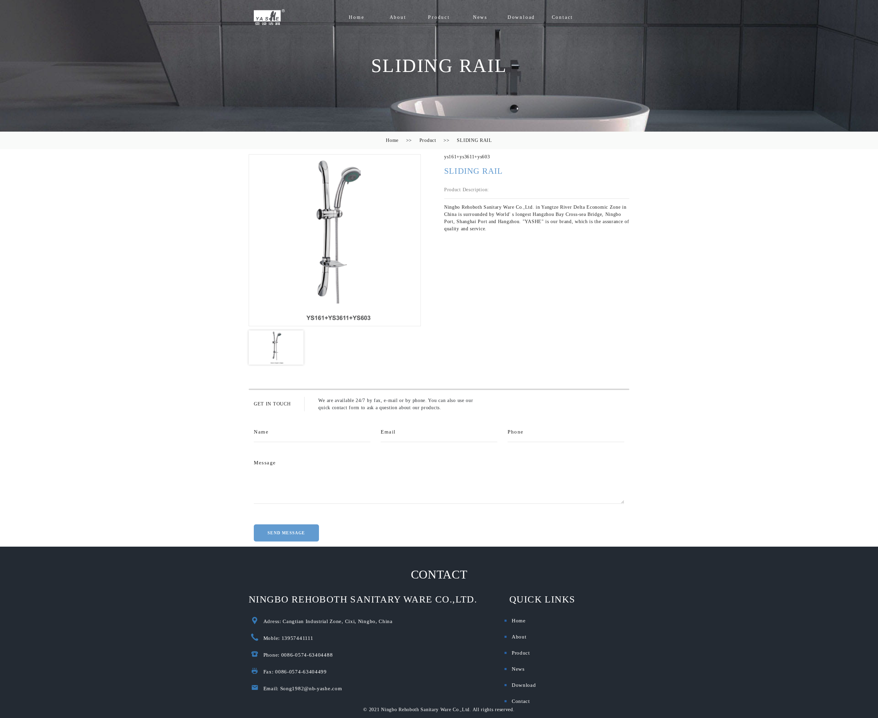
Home (356, 17)
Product (439, 17)
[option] (334, 240)
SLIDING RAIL (474, 140)
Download (521, 17)
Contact (562, 17)
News (480, 17)
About (398, 17)
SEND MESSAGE (286, 533)
